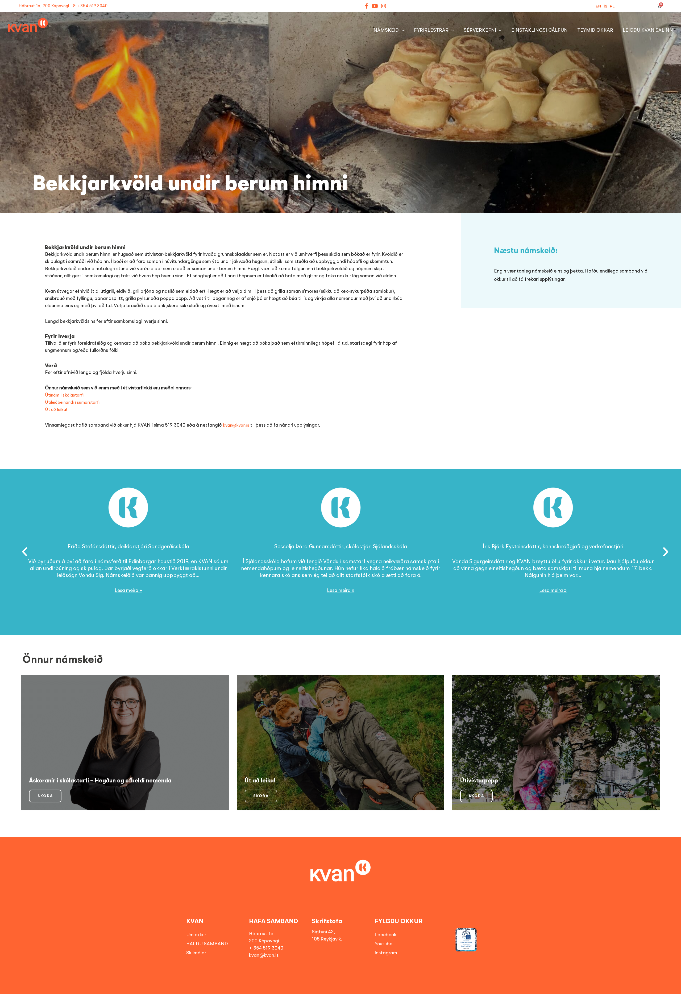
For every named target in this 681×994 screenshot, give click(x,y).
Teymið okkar (595, 30)
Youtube (383, 944)
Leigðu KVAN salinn (648, 30)
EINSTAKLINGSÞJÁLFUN (539, 30)
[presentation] (21, 552)
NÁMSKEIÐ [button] (386, 30)
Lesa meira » (128, 590)
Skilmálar (196, 953)
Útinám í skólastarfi (64, 395)
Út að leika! (56, 410)
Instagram (386, 953)
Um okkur (196, 935)
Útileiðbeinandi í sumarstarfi (72, 403)
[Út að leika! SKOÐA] (341, 742)
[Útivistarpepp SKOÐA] (556, 742)
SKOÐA (45, 796)
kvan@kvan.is (236, 425)
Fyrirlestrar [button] (431, 30)
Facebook (385, 935)
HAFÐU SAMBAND (207, 944)
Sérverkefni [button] (480, 30)
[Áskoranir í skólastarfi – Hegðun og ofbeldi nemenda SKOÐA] (125, 742)
